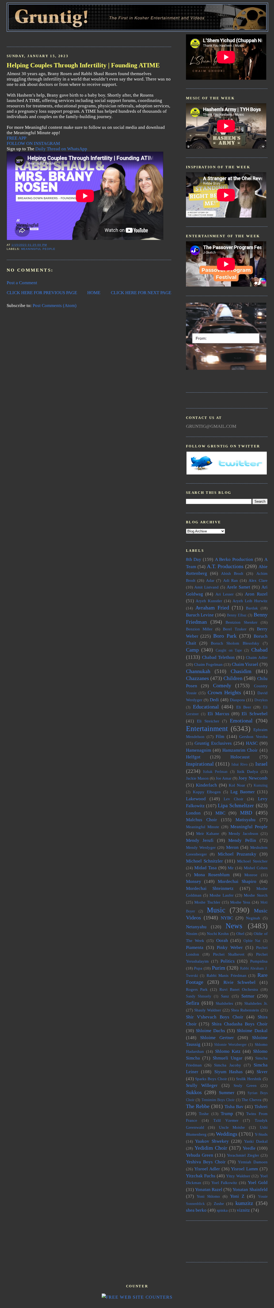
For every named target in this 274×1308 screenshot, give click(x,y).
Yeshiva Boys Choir (206, 1161)
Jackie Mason (197, 778)
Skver (262, 1071)
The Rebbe (198, 1106)
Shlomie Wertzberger (230, 1045)
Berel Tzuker (234, 629)
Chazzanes (197, 678)
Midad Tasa (205, 867)
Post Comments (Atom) (55, 305)
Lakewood (196, 798)
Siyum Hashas (228, 1071)
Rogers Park (197, 989)
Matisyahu (245, 819)
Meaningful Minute (202, 826)
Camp (192, 650)
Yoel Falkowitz (224, 1182)
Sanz (225, 996)
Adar (210, 580)
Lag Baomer (242, 791)
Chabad (259, 650)
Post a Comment (22, 282)
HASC (252, 743)
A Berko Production (234, 559)
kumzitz (244, 1203)
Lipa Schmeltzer (236, 805)
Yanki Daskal (256, 1141)
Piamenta (194, 947)
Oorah (222, 940)
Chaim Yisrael (245, 664)
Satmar (247, 996)
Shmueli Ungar (227, 1058)
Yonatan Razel (208, 1189)
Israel (261, 764)
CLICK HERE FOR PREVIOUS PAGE (42, 292)
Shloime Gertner (217, 1037)
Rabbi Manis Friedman (226, 975)
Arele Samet (238, 587)
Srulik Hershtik (248, 1078)
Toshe (204, 1113)
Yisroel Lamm (244, 1168)
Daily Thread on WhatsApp (61, 148)
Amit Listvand (206, 587)
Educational (206, 707)
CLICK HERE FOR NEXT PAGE (141, 292)
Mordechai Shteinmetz (210, 888)
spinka (222, 1210)
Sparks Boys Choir (211, 1078)
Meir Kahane (207, 833)
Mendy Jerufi (200, 840)
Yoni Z (237, 1196)
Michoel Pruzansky (237, 854)
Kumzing (261, 785)
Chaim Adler (257, 657)
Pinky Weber (230, 947)
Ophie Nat (251, 941)
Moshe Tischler (207, 902)
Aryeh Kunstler (209, 600)
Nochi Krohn (218, 933)
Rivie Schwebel (239, 982)
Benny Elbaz (236, 615)
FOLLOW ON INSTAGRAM (33, 143)
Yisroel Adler (207, 1168)
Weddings (226, 1134)
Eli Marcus (218, 713)
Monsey (193, 881)
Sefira (192, 1003)
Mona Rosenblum (212, 874)
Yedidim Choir (211, 1148)
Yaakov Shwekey (212, 1141)
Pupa (198, 968)
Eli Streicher (208, 721)
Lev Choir (233, 799)
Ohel (240, 933)
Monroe (250, 874)
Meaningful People (38, 248)
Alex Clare (258, 580)
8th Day (193, 559)
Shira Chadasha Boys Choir (239, 1023)
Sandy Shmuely (198, 996)
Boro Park (225, 636)
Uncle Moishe (232, 1127)
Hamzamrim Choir (240, 750)
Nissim (191, 933)
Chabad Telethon (218, 657)
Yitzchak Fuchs (200, 1175)
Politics (227, 961)
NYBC (227, 917)
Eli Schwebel (254, 713)
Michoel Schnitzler (204, 861)
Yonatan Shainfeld (250, 1189)
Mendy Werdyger (201, 847)
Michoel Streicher (252, 861)
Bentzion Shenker (241, 622)
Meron (232, 847)
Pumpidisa (259, 961)
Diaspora (237, 699)
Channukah (198, 671)
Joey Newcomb (252, 778)
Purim (218, 968)
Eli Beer (243, 707)
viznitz (243, 1210)
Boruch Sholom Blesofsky (235, 643)
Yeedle (249, 1148)
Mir (231, 867)
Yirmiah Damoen (253, 1162)
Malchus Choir (201, 819)
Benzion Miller (199, 629)
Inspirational (200, 764)
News (234, 926)
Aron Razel (256, 594)
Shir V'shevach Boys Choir (214, 1017)
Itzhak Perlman (215, 772)
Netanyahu (196, 926)
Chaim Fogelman (208, 664)
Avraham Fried (212, 608)
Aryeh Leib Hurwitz (250, 600)
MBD (246, 813)
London (193, 813)
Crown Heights (224, 692)
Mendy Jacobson (243, 833)
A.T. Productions (225, 566)
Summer (226, 1092)
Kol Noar (237, 785)
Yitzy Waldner (238, 1176)
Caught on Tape (229, 650)
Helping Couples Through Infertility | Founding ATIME (83, 65)
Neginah (253, 918)
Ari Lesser (224, 594)
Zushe (219, 1203)
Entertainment (207, 729)
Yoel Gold (258, 1182)
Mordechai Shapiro (237, 881)
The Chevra (251, 1099)
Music (216, 910)
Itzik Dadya (247, 771)
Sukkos (194, 1092)
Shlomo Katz (228, 1051)
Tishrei (261, 1106)
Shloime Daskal (252, 1030)
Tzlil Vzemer (225, 1120)
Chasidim (241, 671)
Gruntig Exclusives (213, 743)
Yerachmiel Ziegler (243, 1155)
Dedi (214, 699)
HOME (93, 292)
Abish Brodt (232, 573)
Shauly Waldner (207, 1010)
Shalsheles (224, 1003)
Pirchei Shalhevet (228, 954)
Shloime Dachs (210, 1030)
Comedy (222, 685)
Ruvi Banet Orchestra (238, 989)
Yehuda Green (199, 1155)
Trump (227, 1113)
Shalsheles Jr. (256, 1003)
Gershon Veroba (253, 736)
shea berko (196, 1210)
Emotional (241, 721)
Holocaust (240, 756)
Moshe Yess (240, 902)
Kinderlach (206, 785)
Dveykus (261, 700)
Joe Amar (223, 778)
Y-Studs (261, 1134)
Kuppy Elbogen (207, 792)
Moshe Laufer (221, 895)
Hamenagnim (198, 750)
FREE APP (16, 138)
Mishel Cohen (256, 867)
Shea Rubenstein (245, 1010)
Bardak (252, 608)
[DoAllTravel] (226, 368)
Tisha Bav (233, 1106)
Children (232, 678)
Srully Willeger (202, 1085)
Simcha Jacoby (227, 1065)
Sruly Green (245, 1085)
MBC (220, 813)
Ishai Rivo (239, 764)
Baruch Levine (200, 615)
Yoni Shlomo (208, 1196)
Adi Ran (230, 580)
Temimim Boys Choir (218, 1100)
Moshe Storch (255, 895)
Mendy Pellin (242, 840)
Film (220, 736)
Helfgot (193, 756)
